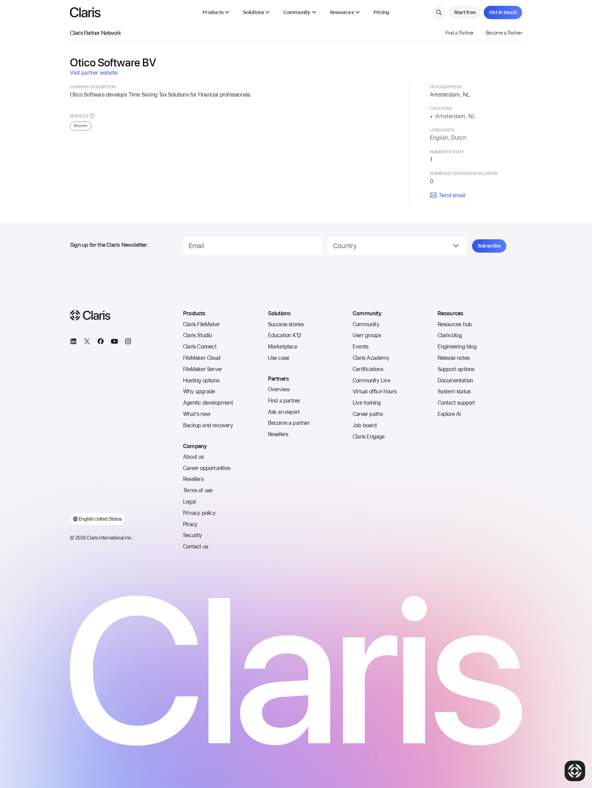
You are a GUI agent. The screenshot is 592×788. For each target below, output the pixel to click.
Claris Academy (371, 358)
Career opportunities (206, 468)
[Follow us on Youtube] (114, 342)
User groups (367, 335)
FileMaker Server (202, 369)
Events (360, 346)
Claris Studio (197, 335)
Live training (367, 402)
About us (193, 457)
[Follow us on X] (87, 342)
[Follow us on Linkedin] (73, 342)
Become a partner (289, 423)
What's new (196, 414)
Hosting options (201, 380)
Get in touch (503, 12)
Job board (365, 425)
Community (366, 324)
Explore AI (449, 414)
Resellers (193, 479)
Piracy (190, 524)
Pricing (381, 12)
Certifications (368, 369)
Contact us (195, 546)
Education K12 (284, 335)
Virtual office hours (374, 391)
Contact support (456, 402)
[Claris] (85, 12)
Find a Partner (459, 33)
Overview (279, 389)
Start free (465, 12)
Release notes (453, 358)
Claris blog (449, 335)
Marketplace (282, 346)
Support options (455, 369)
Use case (278, 358)
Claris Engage (369, 436)
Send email (452, 195)
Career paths (368, 414)
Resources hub (454, 324)
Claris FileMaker (201, 324)
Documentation (455, 380)
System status (454, 391)
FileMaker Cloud (201, 358)
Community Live (371, 380)
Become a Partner (504, 33)
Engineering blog (457, 346)
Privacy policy (199, 513)
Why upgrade (199, 391)
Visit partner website (94, 72)
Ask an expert (284, 412)
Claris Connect (200, 346)
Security (192, 535)
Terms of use (197, 490)
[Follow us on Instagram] (128, 342)
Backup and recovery (208, 425)
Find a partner (284, 400)
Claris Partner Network (95, 32)
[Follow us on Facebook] (100, 342)
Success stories (286, 324)
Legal (189, 501)
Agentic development (208, 402)
